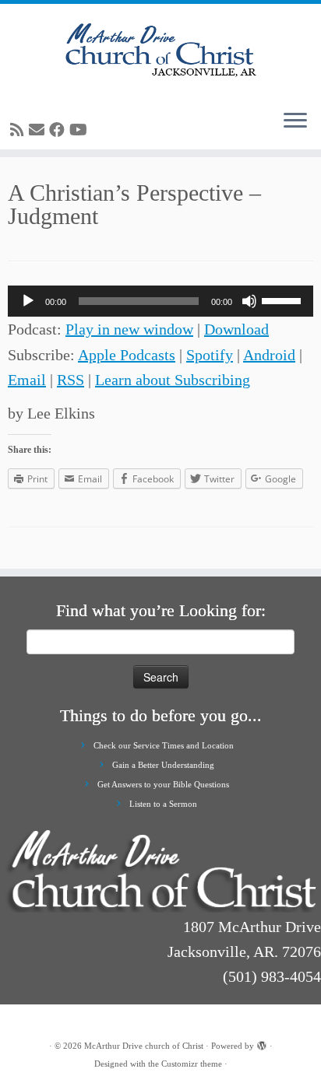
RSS (70, 379)
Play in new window (129, 329)
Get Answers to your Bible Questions (163, 784)
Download (236, 329)
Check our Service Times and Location (163, 745)
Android (269, 354)
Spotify (209, 354)
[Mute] (249, 301)
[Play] (28, 301)
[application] (160, 301)
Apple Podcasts (126, 354)
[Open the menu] (295, 121)
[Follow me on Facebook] (59, 129)
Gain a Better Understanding (163, 764)
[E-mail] (39, 129)
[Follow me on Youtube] (80, 129)
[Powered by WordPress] (261, 1043)
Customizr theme (191, 1063)
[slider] (283, 300)
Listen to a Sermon (163, 803)
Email (27, 379)
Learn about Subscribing (172, 379)
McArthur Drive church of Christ (143, 1045)
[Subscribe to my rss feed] (19, 129)
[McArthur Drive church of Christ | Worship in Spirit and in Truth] (160, 50)
